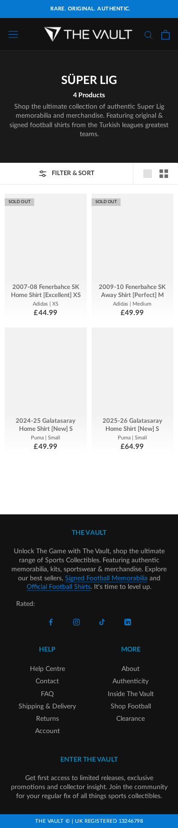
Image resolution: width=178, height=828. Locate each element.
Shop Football (131, 706)
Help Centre (47, 669)
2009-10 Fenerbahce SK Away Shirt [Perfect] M (132, 291)
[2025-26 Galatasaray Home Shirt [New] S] (133, 370)
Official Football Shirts (59, 587)
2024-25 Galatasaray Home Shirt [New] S (45, 425)
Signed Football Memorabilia (106, 578)
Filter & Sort (73, 173)
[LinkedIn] (127, 621)
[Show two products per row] (163, 173)
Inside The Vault (131, 694)
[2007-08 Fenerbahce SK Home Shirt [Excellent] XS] (46, 237)
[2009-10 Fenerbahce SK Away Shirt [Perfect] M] (133, 237)
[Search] (148, 34)
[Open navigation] (13, 34)
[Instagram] (76, 621)
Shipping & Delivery (47, 706)
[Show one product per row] (147, 173)
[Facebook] (50, 621)
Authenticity (130, 681)
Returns (47, 719)
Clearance (130, 719)
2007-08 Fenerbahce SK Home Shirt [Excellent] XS (46, 291)
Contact (47, 681)
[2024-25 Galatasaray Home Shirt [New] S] (46, 370)
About (131, 669)
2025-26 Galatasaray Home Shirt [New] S (132, 425)
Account (47, 731)
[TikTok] (102, 621)
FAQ (47, 694)
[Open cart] (165, 34)
